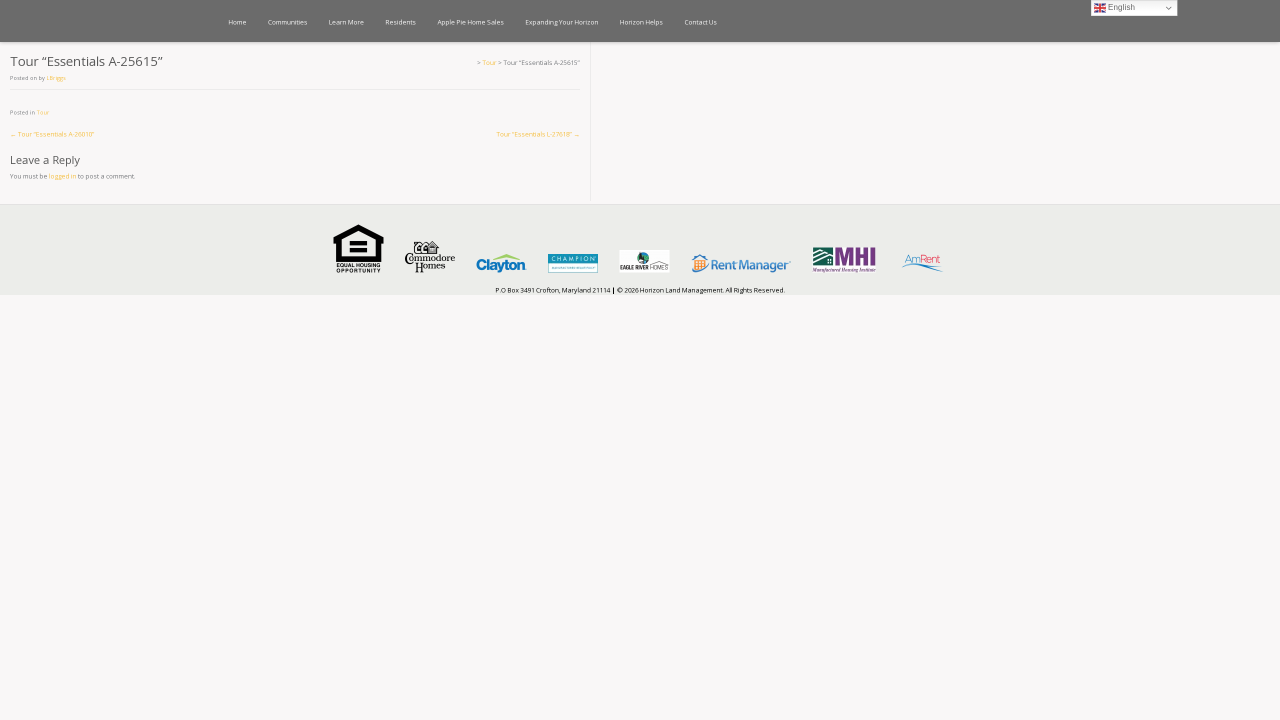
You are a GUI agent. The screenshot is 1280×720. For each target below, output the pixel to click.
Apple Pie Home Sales (471, 22)
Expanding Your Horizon (562, 22)
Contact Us (700, 22)
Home (237, 22)
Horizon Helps (641, 22)
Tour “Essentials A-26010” (52, 134)
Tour (43, 112)
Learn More (346, 22)
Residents (401, 22)
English (1120, 7)
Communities (288, 22)
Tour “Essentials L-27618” (538, 134)
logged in (62, 176)
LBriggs (56, 78)
